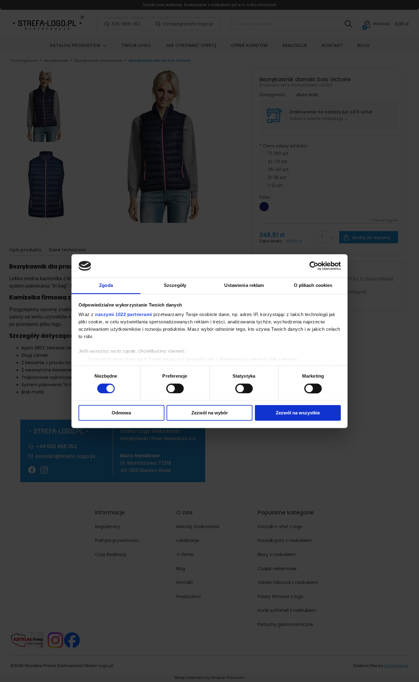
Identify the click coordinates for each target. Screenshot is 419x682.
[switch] (175, 388)
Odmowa (121, 413)
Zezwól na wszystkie (298, 413)
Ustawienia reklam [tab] (244, 285)
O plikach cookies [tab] (313, 285)
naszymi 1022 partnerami (123, 314)
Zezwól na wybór (209, 413)
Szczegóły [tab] (175, 285)
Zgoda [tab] (106, 285)
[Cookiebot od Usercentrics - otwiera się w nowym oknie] (314, 265)
